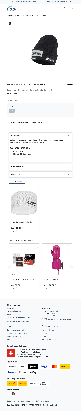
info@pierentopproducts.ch (20, 317)
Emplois (45, 333)
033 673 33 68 (15, 311)
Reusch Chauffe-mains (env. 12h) (22, 279)
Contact (45, 336)
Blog (8, 339)
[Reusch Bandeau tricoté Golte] (24, 202)
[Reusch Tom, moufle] (57, 260)
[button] (10, 23)
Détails (13, 232)
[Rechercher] (68, 8)
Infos (9, 326)
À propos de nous (50, 326)
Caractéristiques (17, 167)
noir (11, 111)
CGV (37, 401)
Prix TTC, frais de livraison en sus (17, 96)
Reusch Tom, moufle (51, 279)
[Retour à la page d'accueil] (11, 8)
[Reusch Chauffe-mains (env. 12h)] (24, 260)
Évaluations (15, 174)
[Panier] (72, 8)
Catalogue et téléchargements (18, 333)
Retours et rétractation (15, 336)
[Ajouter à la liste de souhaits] (36, 189)
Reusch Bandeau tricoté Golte (21, 222)
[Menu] (64, 8)
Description (15, 135)
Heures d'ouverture (49, 339)
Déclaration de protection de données (20, 401)
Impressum (45, 401)
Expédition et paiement (15, 330)
